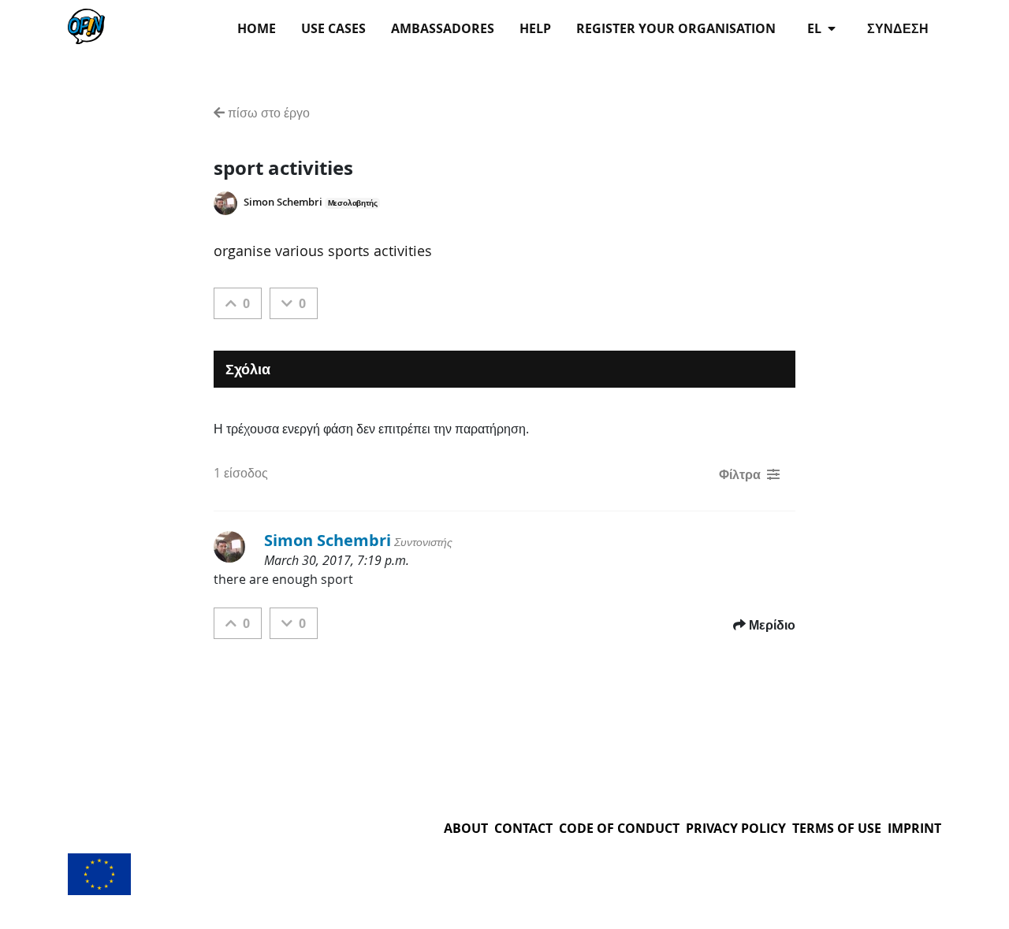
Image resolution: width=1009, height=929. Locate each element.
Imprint (914, 828)
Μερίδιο (772, 625)
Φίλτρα (740, 474)
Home (256, 28)
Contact (523, 828)
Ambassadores (442, 28)
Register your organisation (676, 28)
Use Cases (333, 28)
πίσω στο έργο (267, 112)
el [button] (816, 28)
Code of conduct (619, 828)
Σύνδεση (898, 28)
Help (535, 28)
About (466, 828)
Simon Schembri (283, 202)
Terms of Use (836, 828)
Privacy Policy (736, 828)
